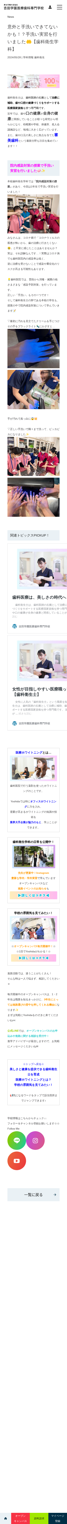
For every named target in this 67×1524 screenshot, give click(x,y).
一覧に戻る (33, 1194)
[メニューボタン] (59, 7)
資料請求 (39, 1518)
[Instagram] (35, 1148)
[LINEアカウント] (16, 1148)
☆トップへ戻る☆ (33, 1064)
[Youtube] (16, 1169)
